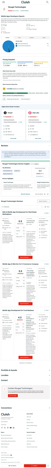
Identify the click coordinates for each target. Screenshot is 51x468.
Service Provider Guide (32, 447)
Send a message (12, 395)
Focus (19, 37)
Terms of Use (3, 459)
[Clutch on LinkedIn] (14, 428)
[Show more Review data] (25, 257)
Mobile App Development (23, 43)
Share (47, 213)
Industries (32, 37)
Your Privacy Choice (5, 455)
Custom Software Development (24, 45)
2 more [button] (20, 122)
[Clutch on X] (5, 428)
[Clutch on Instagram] (8, 428)
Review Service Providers (7, 438)
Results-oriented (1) (7, 173)
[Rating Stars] (8, 116)
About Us (29, 416)
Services (7, 37)
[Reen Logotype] (5, 113)
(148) (12, 116)
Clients (44, 37)
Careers (28, 419)
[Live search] (47, 2)
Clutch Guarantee (31, 441)
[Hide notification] (48, 152)
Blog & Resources (5, 444)
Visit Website (13, 465)
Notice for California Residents (7, 457)
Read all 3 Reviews (25, 194)
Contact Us (3, 424)
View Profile (13, 138)
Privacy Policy (4, 452)
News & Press (30, 422)
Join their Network (24, 10)
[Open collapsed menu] (3, 2)
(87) (37, 116)
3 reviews (16, 10)
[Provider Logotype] (4, 9)
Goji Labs (35, 113)
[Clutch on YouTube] (11, 428)
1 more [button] (45, 122)
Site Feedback (4, 421)
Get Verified (29, 438)
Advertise (29, 444)
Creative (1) (17, 170)
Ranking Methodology (32, 425)
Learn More (7, 156)
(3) (43, 173)
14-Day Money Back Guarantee (8, 441)
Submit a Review (43, 201)
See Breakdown (39, 176)
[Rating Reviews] (11, 10)
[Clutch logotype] (25, 2)
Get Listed (29, 435)
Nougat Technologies (17, 7)
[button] (22, 206)
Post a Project (4, 447)
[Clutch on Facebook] (2, 428)
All (4, 99)
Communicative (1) (7, 170)
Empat (10, 113)
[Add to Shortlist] (48, 465)
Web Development (25, 99)
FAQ (28, 428)
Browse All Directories (6, 435)
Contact (35, 465)
